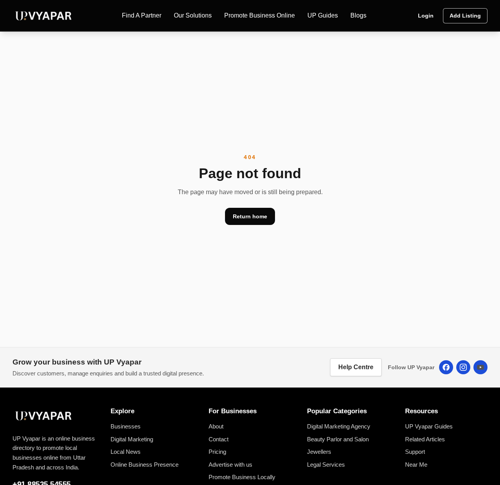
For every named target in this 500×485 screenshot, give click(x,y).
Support (415, 451)
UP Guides (322, 15)
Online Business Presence (145, 464)
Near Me (416, 464)
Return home (250, 216)
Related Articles (425, 439)
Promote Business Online (259, 15)
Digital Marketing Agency (338, 426)
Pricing (217, 451)
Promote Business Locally (242, 477)
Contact (219, 439)
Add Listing (465, 15)
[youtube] (480, 367)
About (216, 426)
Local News (126, 451)
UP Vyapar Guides (429, 426)
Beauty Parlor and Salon (338, 439)
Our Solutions (193, 15)
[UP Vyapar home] (43, 15)
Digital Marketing (132, 439)
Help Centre (355, 367)
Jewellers (319, 451)
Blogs (358, 15)
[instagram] (463, 367)
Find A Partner (141, 15)
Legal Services (326, 464)
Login (426, 15)
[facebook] (446, 367)
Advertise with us (230, 464)
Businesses (126, 426)
